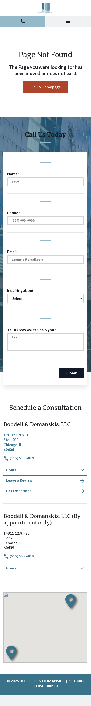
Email (12, 251)
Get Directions (18, 490)
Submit (71, 373)
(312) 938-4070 (22, 458)
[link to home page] (45, 8)
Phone (12, 212)
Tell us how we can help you (30, 329)
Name (12, 173)
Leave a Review (19, 480)
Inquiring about (20, 290)
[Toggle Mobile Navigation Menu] (68, 21)
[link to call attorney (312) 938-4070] (23, 21)
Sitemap (77, 681)
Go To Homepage (46, 87)
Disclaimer (47, 686)
